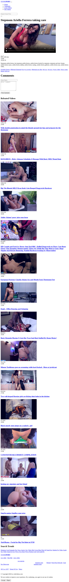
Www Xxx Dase (20, 551)
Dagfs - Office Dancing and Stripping (14, 309)
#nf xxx (45, 69)
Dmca (20, 569)
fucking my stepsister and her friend (14, 484)
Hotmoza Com (5, 550)
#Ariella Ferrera (5, 69)
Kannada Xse (13, 550)
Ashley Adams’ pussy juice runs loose (14, 217)
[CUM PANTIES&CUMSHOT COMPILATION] (19, 448)
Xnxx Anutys (21, 550)
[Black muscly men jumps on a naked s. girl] (19, 419)
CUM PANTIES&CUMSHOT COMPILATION (18, 455)
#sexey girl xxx (5, 71)
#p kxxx (50, 69)
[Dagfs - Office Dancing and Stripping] (19, 302)
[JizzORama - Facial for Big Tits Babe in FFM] (19, 535)
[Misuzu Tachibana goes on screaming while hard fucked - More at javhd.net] (19, 360)
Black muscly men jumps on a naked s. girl (16, 426)
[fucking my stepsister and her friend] (19, 477)
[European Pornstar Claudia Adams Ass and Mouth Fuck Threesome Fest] (19, 273)
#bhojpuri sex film (37, 69)
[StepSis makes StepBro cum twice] (19, 506)
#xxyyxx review (26, 69)
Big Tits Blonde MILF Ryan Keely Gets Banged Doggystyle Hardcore (26, 188)
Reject (8, 580)
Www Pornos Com (30, 551)
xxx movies (21, 561)
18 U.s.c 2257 (5, 569)
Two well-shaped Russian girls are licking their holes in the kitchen (25, 396)
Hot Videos (7, 9)
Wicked (48, 562)
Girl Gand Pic (40, 551)
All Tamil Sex (48, 550)
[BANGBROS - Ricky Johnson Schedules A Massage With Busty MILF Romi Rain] (19, 152)
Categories (7, 6)
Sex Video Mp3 (30, 550)
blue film (9, 558)
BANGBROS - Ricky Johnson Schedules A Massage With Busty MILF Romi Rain (31, 159)
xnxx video (16, 558)
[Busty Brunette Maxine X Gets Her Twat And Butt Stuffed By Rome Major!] (19, 331)
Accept (3, 580)
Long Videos (8, 8)
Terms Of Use (14, 569)
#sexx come (64, 69)
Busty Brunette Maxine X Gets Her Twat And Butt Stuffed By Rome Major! (29, 338)
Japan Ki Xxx (11, 551)
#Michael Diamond (15, 69)
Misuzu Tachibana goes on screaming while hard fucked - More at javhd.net (29, 367)
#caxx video (56, 69)
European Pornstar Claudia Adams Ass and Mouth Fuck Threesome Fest (28, 280)
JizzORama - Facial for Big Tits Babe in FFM (17, 542)
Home (6, 4)
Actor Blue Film (39, 550)
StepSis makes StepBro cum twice (13, 513)
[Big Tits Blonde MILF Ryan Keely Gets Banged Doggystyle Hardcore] (19, 181)
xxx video (3, 558)
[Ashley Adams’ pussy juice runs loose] (19, 210)
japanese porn (39, 562)
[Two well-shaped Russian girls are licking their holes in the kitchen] (19, 390)
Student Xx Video (58, 550)
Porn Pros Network (56, 562)
